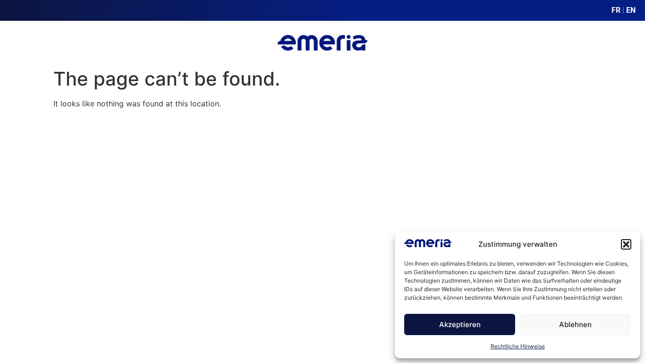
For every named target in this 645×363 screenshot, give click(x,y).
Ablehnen (575, 324)
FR (615, 10)
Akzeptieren (460, 324)
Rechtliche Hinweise (518, 346)
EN (631, 10)
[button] (626, 244)
